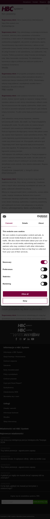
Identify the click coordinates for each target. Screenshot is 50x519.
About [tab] (41, 223)
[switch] (44, 269)
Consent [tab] (8, 223)
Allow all (25, 294)
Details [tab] (25, 223)
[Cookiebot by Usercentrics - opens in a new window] (37, 216)
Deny (25, 301)
